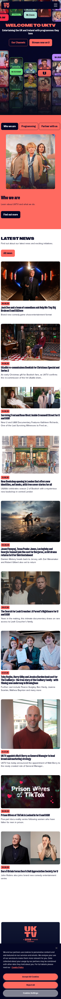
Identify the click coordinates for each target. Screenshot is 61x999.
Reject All (30, 984)
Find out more (10, 214)
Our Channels (18, 42)
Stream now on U (41, 42)
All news (7, 253)
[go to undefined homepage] (31, 934)
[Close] (56, 948)
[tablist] (30, 126)
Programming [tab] (28, 126)
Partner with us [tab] (49, 126)
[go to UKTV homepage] (6, 5)
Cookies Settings (30, 993)
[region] (30, 971)
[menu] (55, 5)
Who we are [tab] (10, 126)
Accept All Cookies (30, 976)
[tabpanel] (30, 176)
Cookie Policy (18, 967)
